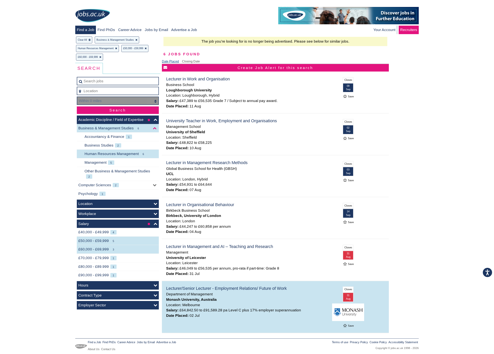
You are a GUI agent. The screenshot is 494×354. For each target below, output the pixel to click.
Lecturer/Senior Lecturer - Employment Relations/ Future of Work (226, 288)
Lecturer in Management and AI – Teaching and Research (219, 246)
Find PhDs (106, 30)
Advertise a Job (184, 30)
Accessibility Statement (403, 342)
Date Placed (170, 61)
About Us (94, 349)
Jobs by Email (156, 30)
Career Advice (130, 30)
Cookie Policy (378, 342)
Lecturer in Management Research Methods (207, 162)
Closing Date (191, 61)
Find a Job (85, 30)
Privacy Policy (359, 342)
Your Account (384, 30)
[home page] (92, 16)
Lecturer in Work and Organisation (198, 79)
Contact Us (108, 349)
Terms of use (340, 342)
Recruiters (408, 30)
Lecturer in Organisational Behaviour (200, 204)
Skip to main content (18, 4)
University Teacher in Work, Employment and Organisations (221, 120)
